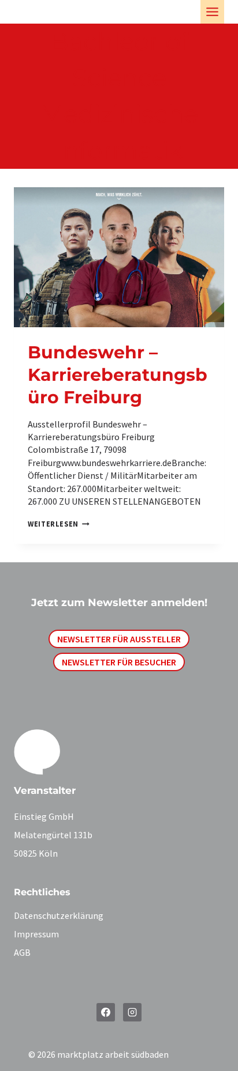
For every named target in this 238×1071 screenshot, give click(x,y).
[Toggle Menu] (212, 12)
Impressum (36, 934)
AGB (22, 952)
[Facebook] (105, 1012)
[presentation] (119, 257)
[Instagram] (132, 1012)
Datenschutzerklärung (58, 915)
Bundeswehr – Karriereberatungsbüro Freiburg (117, 375)
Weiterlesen (56, 523)
